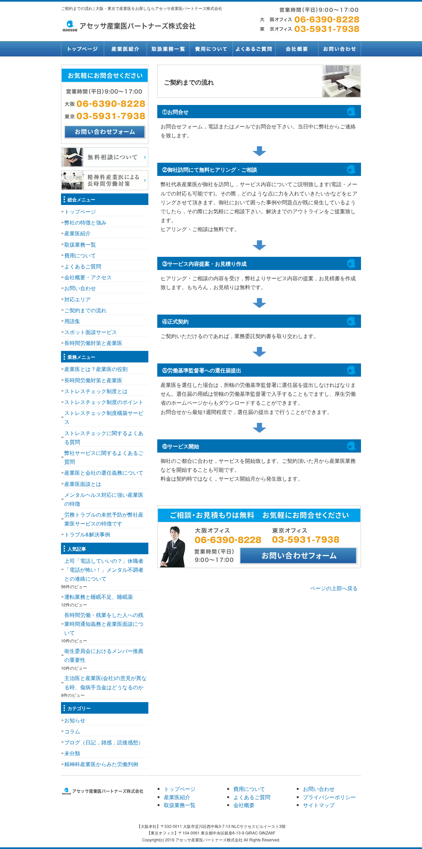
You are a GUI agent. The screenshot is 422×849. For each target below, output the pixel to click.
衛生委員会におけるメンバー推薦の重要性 (103, 655)
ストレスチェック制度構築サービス (103, 417)
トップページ (82, 48)
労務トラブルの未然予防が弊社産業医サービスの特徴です (103, 519)
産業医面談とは (82, 484)
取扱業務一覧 (168, 48)
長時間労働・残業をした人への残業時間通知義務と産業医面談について (103, 623)
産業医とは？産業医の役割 (96, 369)
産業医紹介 (125, 48)
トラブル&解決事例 (87, 534)
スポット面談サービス (90, 332)
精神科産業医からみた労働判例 (101, 764)
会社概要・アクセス (88, 277)
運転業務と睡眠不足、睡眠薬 (98, 596)
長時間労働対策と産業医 (93, 343)
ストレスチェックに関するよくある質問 (103, 437)
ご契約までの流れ (85, 310)
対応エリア (77, 299)
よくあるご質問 (253, 48)
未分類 (72, 753)
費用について (211, 48)
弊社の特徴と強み (85, 222)
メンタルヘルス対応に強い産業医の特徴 (103, 499)
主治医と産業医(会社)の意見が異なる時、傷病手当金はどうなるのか (105, 682)
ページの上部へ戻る (334, 588)
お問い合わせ (339, 48)
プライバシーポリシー (329, 797)
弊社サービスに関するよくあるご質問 (103, 457)
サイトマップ (319, 805)
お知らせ (74, 720)
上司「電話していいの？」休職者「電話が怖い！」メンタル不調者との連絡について (103, 569)
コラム (72, 731)
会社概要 (296, 48)
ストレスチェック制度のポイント (103, 402)
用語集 (72, 321)
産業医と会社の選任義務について (103, 472)
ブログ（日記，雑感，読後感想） (103, 742)
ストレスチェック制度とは (96, 391)
